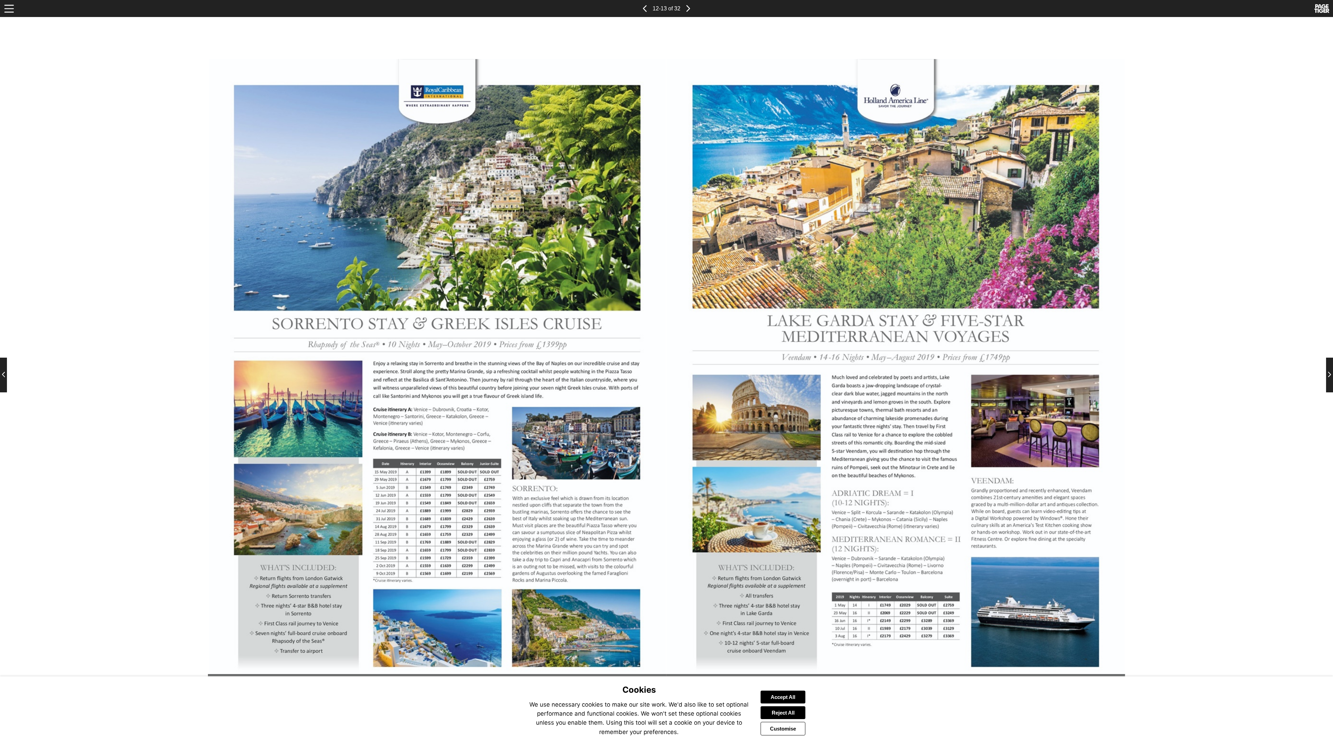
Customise (783, 729)
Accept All (783, 697)
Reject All (783, 713)
